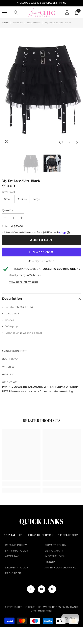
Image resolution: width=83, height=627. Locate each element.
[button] (69, 142)
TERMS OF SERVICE (40, 535)
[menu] (4, 12)
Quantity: (8, 210)
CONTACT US (13, 535)
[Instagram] (41, 589)
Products (18, 22)
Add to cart (41, 240)
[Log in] (67, 12)
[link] (21, 483)
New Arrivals (33, 22)
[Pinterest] (52, 589)
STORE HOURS (68, 535)
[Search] (15, 12)
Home (5, 22)
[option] (41, 88)
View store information (23, 281)
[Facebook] (31, 589)
